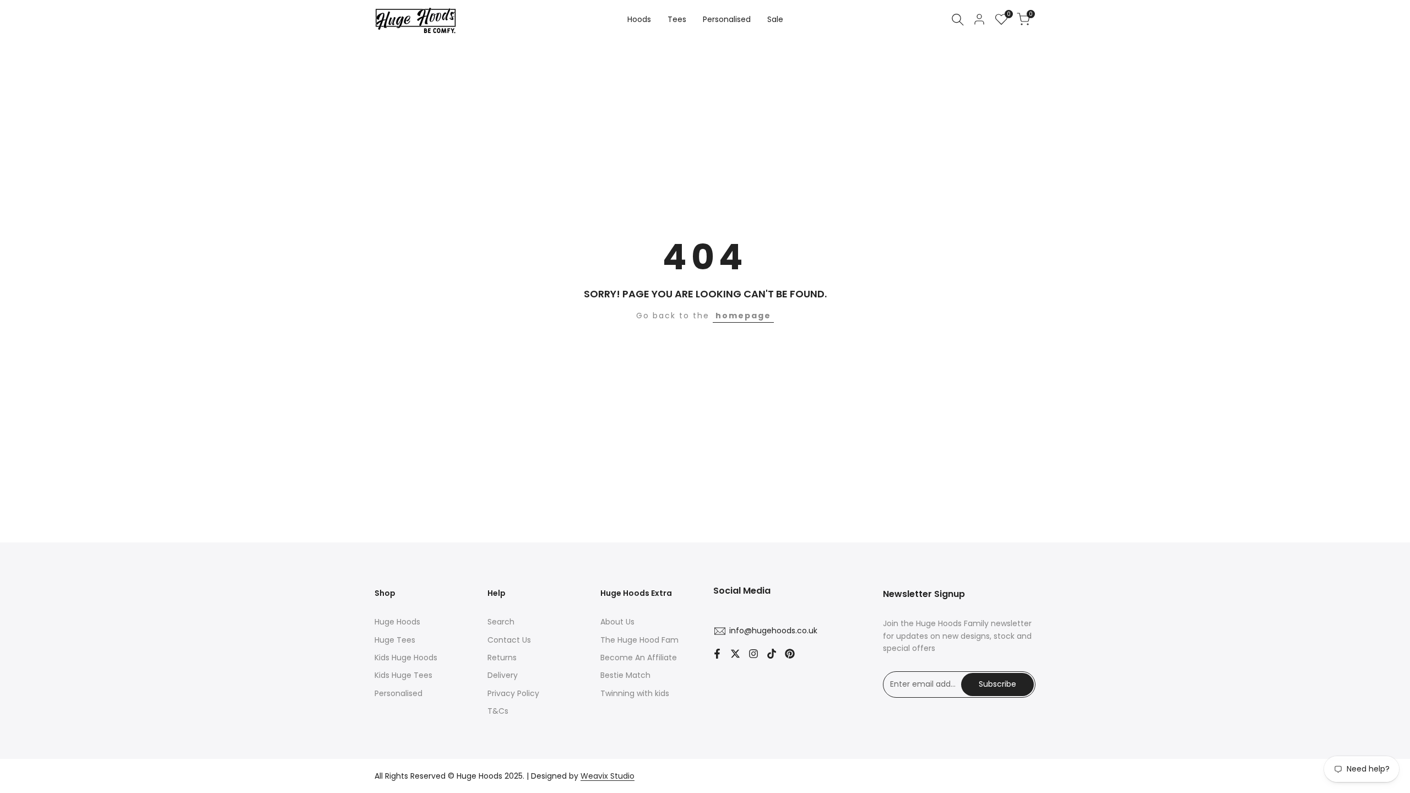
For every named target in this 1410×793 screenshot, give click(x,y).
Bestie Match (625, 675)
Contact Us (509, 639)
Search (500, 621)
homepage (743, 315)
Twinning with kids (634, 693)
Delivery (502, 675)
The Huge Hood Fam (639, 639)
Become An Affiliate (638, 657)
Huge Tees (395, 639)
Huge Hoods (397, 621)
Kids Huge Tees (403, 675)
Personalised (398, 693)
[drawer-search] (958, 19)
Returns (502, 657)
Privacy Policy (513, 693)
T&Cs (497, 710)
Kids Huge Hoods (406, 657)
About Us (617, 621)
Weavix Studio (607, 775)
